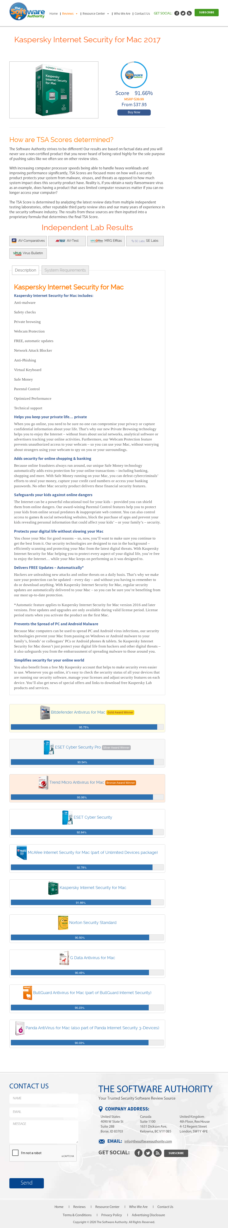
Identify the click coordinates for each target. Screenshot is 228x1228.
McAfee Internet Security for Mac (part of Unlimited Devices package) (93, 852)
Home (53, 14)
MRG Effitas (113, 241)
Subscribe (206, 12)
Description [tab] (25, 270)
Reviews (67, 14)
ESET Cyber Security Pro (78, 747)
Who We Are (122, 14)
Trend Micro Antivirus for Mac (76, 782)
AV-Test (72, 241)
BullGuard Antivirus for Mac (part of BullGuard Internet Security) (92, 992)
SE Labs (151, 241)
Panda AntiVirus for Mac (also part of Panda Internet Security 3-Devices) (92, 1027)
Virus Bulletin (32, 253)
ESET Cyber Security (93, 817)
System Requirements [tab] (65, 270)
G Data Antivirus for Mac (92, 957)
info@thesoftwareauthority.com (148, 1141)
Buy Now (134, 112)
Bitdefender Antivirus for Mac (78, 712)
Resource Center (94, 14)
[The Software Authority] (27, 11)
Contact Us (142, 14)
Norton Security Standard (92, 922)
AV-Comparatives (31, 241)
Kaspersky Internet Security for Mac (93, 887)
